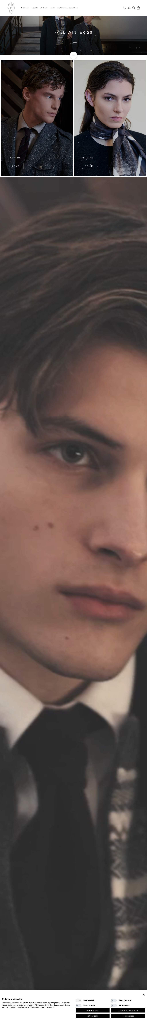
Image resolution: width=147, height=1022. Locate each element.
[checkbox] (78, 1000)
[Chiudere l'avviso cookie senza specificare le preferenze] (144, 995)
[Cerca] (134, 8)
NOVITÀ (25, 8)
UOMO (35, 8)
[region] (73, 27)
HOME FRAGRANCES (68, 8)
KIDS (53, 8)
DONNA (44, 8)
